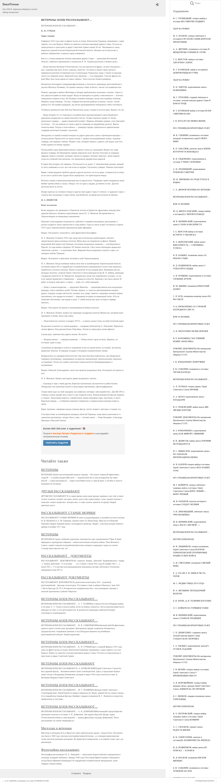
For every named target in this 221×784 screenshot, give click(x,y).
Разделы (87, 773)
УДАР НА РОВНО (181, 28)
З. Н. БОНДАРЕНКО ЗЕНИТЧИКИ (189, 361)
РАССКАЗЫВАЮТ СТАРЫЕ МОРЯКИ (68, 513)
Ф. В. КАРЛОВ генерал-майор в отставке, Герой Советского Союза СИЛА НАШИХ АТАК (191, 467)
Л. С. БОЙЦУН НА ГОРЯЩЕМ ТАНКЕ (191, 607)
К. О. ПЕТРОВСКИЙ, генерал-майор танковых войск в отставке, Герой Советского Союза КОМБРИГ (189, 716)
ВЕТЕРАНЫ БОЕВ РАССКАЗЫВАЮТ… (191, 196)
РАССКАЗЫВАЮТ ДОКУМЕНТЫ (66, 556)
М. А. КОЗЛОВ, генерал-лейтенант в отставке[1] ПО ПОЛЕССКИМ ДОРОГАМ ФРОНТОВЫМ (192, 38)
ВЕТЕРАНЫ (49, 470)
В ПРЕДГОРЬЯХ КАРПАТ (204, 781)
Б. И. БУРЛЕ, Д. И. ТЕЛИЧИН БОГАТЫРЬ (192, 600)
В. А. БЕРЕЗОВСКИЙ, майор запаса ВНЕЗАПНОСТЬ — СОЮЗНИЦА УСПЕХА (189, 244)
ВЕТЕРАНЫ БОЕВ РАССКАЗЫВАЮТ (68, 663)
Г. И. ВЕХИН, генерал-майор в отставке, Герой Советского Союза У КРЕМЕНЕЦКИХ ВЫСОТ (191, 672)
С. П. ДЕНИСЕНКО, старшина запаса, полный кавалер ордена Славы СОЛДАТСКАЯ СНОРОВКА (190, 635)
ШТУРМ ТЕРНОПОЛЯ (183, 539)
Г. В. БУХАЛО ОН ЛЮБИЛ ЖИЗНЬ (189, 120)
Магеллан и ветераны (56, 728)
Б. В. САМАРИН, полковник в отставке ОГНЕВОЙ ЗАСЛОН (27, 781)
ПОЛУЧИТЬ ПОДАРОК (57, 443)
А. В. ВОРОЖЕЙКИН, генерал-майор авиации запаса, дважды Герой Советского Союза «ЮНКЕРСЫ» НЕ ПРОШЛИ (191, 685)
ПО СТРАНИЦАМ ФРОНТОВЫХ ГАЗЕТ (191, 128)
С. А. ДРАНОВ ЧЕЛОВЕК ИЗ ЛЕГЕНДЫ (191, 189)
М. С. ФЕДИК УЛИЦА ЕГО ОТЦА (188, 583)
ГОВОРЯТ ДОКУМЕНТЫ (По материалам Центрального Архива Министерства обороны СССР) (192, 351)
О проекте (76, 773)
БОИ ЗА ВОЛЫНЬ (181, 204)
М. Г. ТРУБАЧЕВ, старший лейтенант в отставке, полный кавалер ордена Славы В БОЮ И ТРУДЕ (192, 100)
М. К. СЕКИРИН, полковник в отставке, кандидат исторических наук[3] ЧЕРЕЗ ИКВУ (191, 138)
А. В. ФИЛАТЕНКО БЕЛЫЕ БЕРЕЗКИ (190, 331)
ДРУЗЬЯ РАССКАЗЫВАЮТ (60, 491)
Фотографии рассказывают (60, 749)
